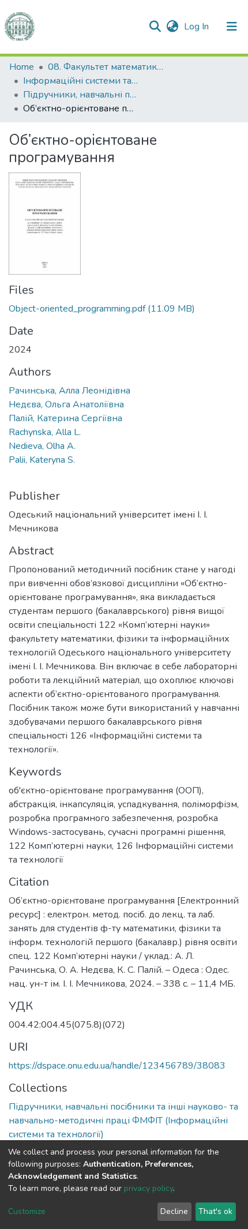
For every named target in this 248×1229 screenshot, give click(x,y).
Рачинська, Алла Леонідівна (69, 390)
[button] (172, 26)
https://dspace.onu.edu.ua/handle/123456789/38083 (117, 1065)
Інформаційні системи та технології (80, 80)
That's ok (215, 1211)
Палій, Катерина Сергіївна (65, 418)
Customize (27, 1211)
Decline (174, 1211)
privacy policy (148, 1188)
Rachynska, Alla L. (45, 432)
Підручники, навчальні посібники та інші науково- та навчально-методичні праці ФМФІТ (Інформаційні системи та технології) (80, 94)
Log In (197, 26)
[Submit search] (155, 26)
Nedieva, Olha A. (42, 446)
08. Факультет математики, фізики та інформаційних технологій (105, 67)
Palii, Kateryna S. (42, 460)
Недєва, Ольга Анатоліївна (66, 404)
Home (21, 67)
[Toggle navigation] (232, 26)
